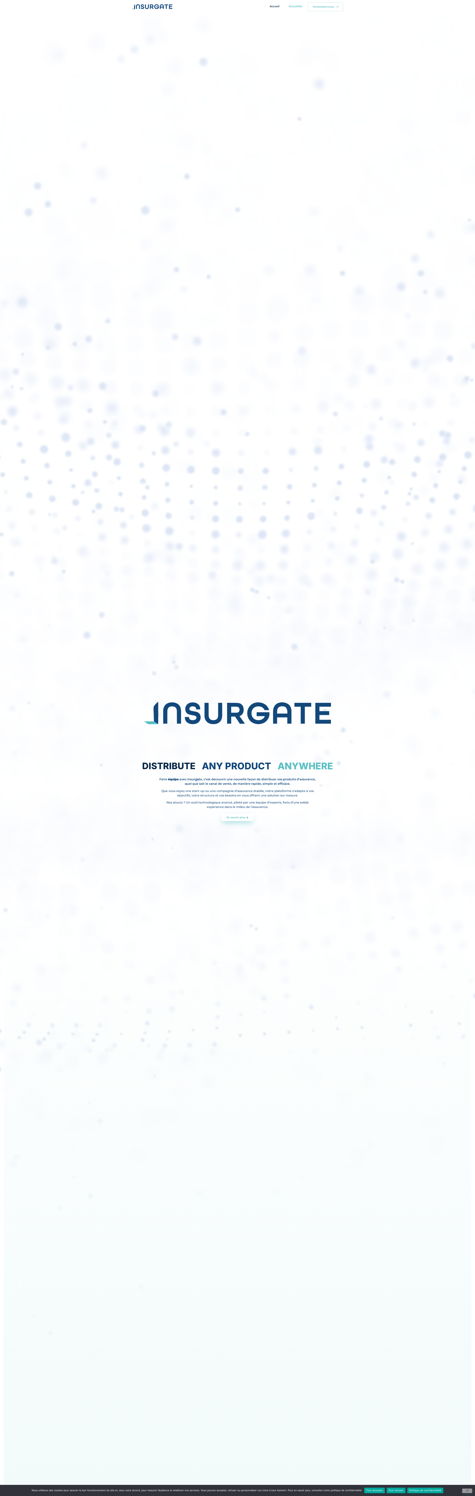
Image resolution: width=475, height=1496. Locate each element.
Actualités (295, 6)
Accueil (274, 6)
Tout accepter (374, 1490)
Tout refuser (396, 1490)
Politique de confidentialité (425, 1490)
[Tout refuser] (467, 1491)
